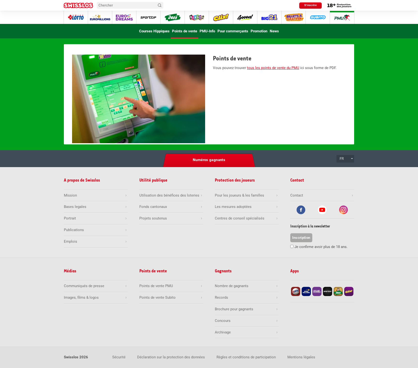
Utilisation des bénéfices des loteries (169, 195)
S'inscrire (310, 5)
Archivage (223, 332)
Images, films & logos (81, 297)
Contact (296, 195)
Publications (74, 230)
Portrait (70, 218)
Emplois (70, 241)
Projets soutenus (153, 218)
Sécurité (119, 357)
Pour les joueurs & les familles (239, 195)
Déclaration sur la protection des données (171, 357)
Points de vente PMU (156, 286)
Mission (70, 195)
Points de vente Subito (157, 297)
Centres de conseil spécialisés (239, 218)
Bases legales (75, 207)
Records (221, 297)
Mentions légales (301, 357)
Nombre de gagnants (231, 286)
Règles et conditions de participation (246, 357)
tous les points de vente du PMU (273, 68)
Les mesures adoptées (233, 207)
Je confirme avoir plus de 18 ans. (321, 247)
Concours (223, 320)
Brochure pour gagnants (234, 309)
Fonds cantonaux (153, 207)
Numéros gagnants (209, 160)
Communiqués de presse (84, 286)
